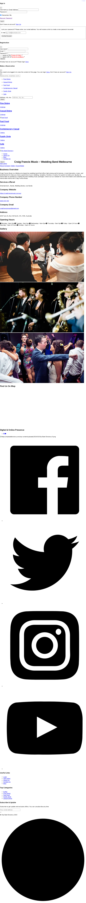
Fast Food (6, 795)
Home (5, 154)
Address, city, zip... (6, 97)
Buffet (5, 792)
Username (3, 49)
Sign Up (18, 24)
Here (27, 62)
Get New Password (6, 36)
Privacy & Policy (16, 55)
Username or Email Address (9, 10)
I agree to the (12, 55)
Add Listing (3, 163)
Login (5, 777)
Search (2, 99)
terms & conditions (18, 57)
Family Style (7, 797)
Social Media (20, 166)
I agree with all (13, 57)
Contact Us (6, 159)
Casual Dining (7, 798)
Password (3, 12)
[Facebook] (4, 433)
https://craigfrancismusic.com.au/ (10, 193)
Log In (2, 21)
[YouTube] (5, 433)
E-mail (3, 32)
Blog (4, 157)
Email (2, 51)
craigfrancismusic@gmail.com (9, 208)
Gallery (13, 166)
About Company (5, 166)
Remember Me (7, 15)
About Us (6, 155)
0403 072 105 (4, 201)
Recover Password (6, 18)
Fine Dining (6, 793)
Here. (48, 72)
